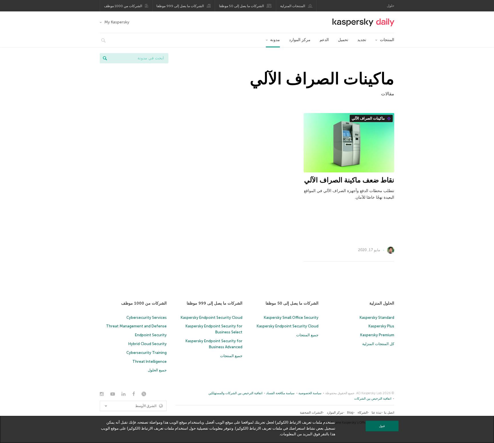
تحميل (343, 39)
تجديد (361, 39)
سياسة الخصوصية (309, 393)
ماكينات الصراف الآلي (369, 118)
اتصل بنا (389, 412)
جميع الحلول (157, 370)
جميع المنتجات (307, 335)
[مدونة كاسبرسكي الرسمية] (363, 22)
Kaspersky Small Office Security (291, 317)
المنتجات (387, 39)
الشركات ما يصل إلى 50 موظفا (241, 6)
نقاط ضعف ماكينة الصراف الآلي (349, 180)
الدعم (324, 39)
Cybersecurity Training (146, 353)
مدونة (275, 39)
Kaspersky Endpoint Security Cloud (287, 326)
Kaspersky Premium (377, 335)
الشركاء (363, 412)
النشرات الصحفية (311, 412)
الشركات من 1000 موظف (123, 6)
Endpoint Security (151, 335)
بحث (105, 58)
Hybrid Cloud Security (147, 344)
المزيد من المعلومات (296, 434)
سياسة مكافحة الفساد (280, 393)
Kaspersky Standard (377, 317)
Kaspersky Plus (381, 326)
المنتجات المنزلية (292, 6)
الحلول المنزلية (381, 303)
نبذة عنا (376, 412)
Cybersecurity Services (146, 317)
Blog (350, 412)
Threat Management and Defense (136, 326)
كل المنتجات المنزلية (378, 344)
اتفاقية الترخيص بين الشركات (372, 398)
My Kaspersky (116, 22)
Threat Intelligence (149, 361)
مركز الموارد (299, 39)
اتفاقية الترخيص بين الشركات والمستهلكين (235, 393)
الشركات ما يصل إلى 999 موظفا (180, 6)
